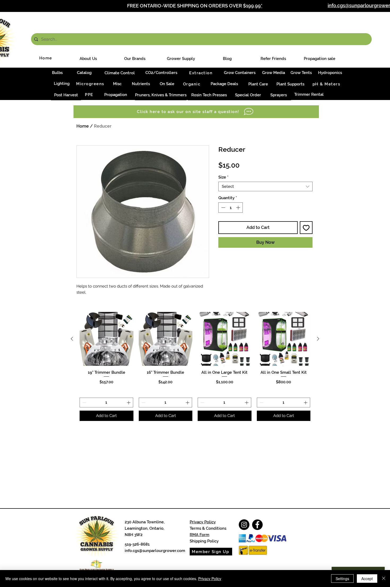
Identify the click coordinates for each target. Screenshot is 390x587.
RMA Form (199, 534)
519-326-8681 (137, 544)
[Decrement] (222, 207)
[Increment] (238, 207)
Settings (342, 578)
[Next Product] (318, 339)
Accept (367, 578)
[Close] (383, 578)
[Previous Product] (72, 339)
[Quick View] (106, 339)
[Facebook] (257, 524)
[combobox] (265, 186)
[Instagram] (244, 524)
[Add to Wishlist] (306, 227)
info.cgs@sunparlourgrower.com (155, 550)
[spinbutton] (230, 207)
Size (223, 177)
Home (82, 126)
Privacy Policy (203, 522)
